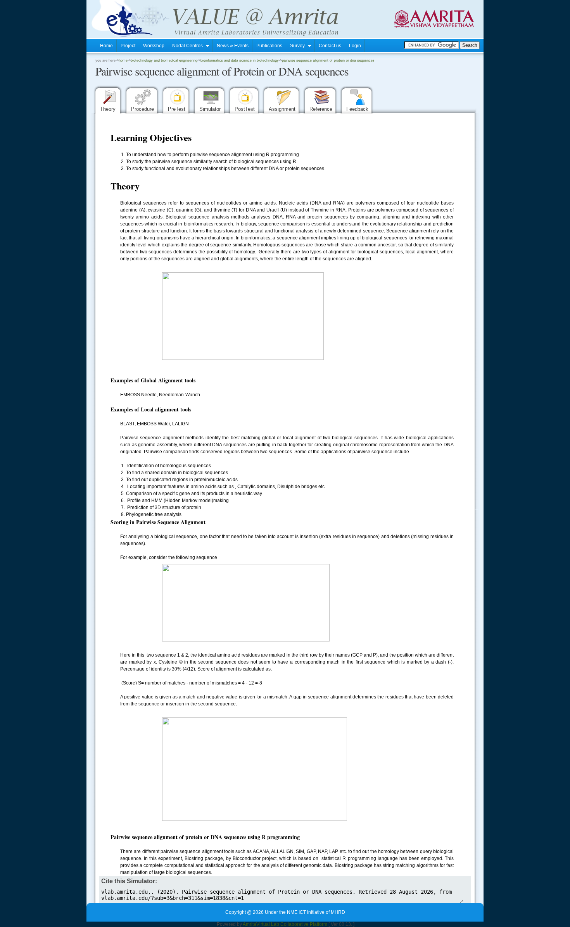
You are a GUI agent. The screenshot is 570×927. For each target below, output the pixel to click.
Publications (269, 45)
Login (355, 45)
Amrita (249, 924)
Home (106, 45)
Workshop (153, 45)
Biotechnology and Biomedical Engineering (164, 60)
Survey (299, 45)
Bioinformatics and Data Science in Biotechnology (239, 60)
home (123, 60)
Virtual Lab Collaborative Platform (291, 924)
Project (128, 45)
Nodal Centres (189, 45)
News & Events (233, 45)
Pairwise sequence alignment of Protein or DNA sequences (328, 60)
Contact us (330, 45)
